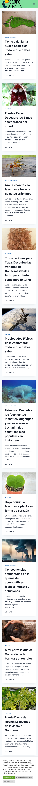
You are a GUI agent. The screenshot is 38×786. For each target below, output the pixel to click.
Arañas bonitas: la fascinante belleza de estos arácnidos (18, 189)
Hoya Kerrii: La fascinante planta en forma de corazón (19, 506)
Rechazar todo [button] (8, 781)
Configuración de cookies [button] (24, 777)
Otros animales (11, 180)
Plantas (8, 109)
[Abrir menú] (34, 4)
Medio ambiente (10, 37)
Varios (7, 334)
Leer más (9, 75)
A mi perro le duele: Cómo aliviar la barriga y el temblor (18, 654)
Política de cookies (9, 773)
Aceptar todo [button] (8, 777)
